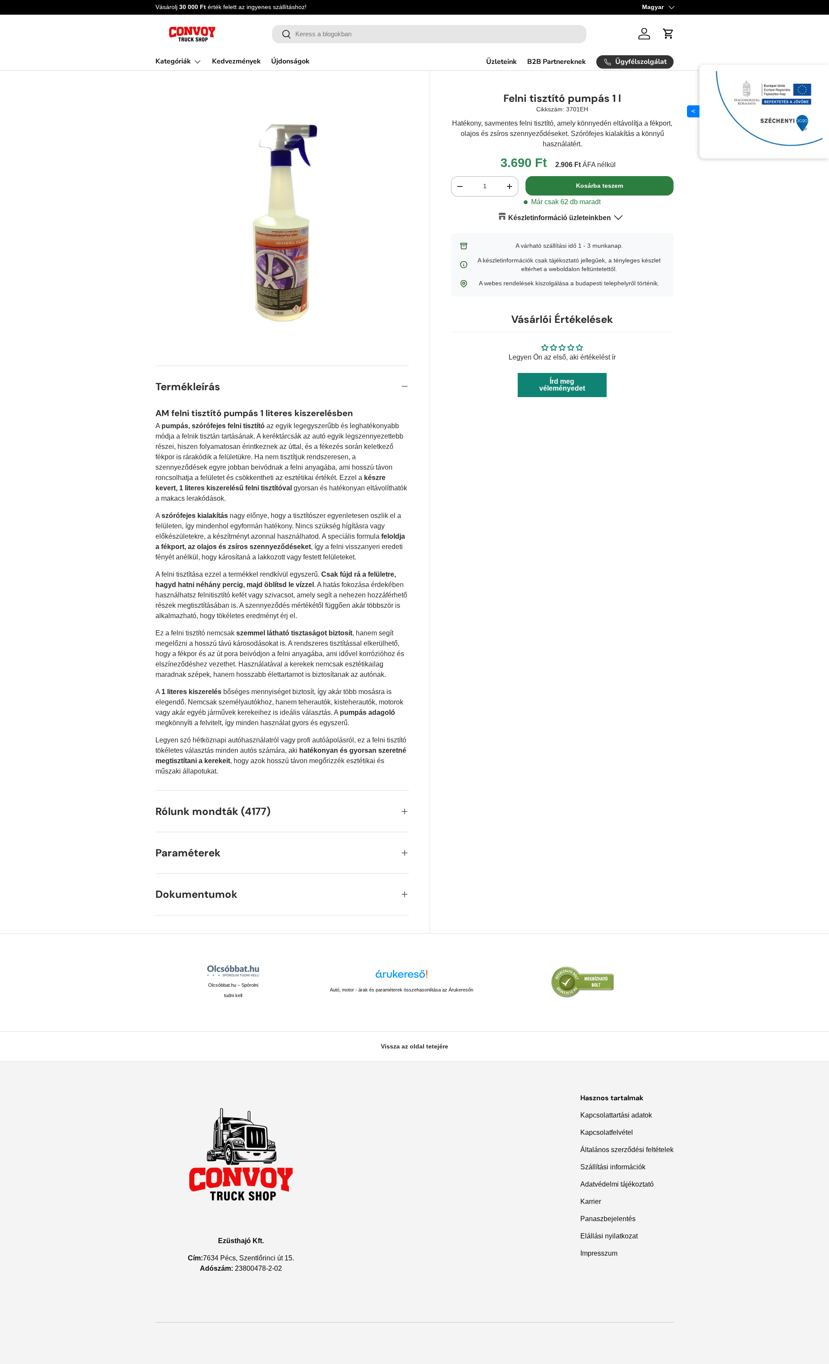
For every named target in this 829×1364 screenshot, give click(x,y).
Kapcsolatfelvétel (606, 1132)
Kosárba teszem (599, 185)
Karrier (590, 1201)
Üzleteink (501, 61)
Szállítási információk (612, 1167)
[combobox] (429, 34)
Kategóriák (173, 61)
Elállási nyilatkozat (609, 1236)
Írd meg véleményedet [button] (562, 384)
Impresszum (598, 1253)
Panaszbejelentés (608, 1218)
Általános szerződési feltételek (627, 1149)
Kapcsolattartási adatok (616, 1115)
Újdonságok (290, 61)
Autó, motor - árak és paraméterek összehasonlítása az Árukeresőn (401, 989)
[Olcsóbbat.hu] (233, 970)
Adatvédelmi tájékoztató (617, 1184)
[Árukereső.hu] (401, 977)
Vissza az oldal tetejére (414, 1046)
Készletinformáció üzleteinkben (559, 217)
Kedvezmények (236, 61)
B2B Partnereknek (556, 61)
